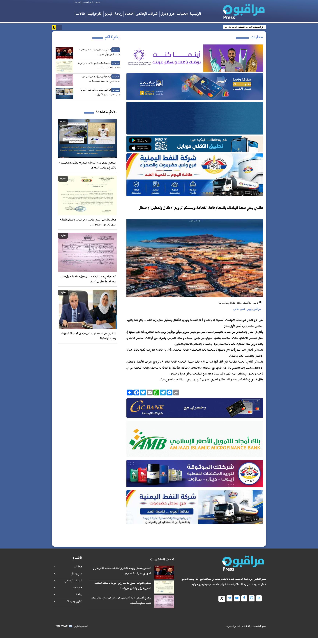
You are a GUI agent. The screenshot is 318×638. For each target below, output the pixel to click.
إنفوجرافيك (95, 14)
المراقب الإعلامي (147, 14)
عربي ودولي (167, 14)
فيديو (108, 14)
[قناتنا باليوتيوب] (237, 598)
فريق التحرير (88, 2)
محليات (182, 14)
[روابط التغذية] (259, 598)
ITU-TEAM (62, 626)
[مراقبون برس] (243, 10)
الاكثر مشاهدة (106, 112)
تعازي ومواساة (74, 601)
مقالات (81, 14)
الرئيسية (195, 14)
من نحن (97, 2)
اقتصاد (129, 14)
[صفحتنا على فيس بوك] (244, 598)
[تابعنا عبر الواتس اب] (252, 598)
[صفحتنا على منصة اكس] (221, 599)
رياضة (118, 14)
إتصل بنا (78, 2)
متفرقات (77, 587)
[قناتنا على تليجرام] (229, 598)
